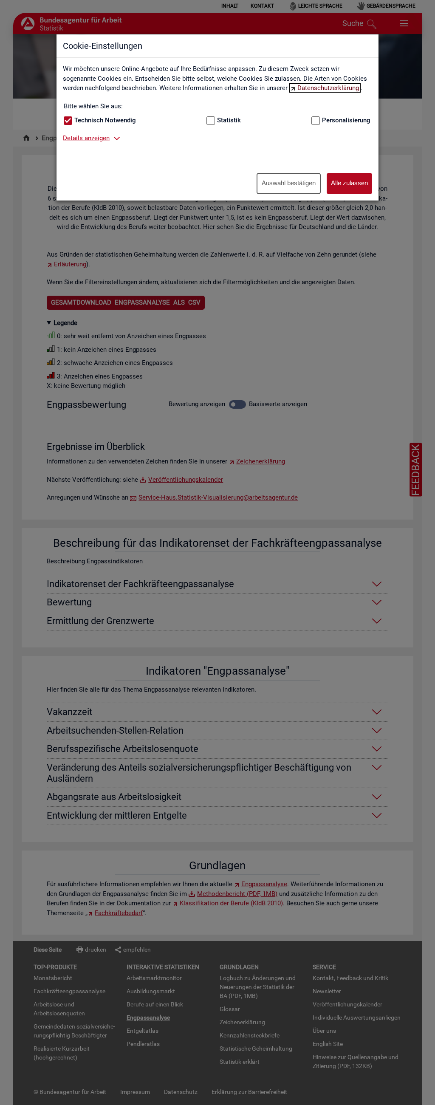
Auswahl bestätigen (289, 183)
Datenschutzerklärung (328, 88)
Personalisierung (346, 120)
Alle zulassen (349, 183)
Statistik (229, 120)
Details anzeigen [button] (86, 138)
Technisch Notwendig (105, 120)
